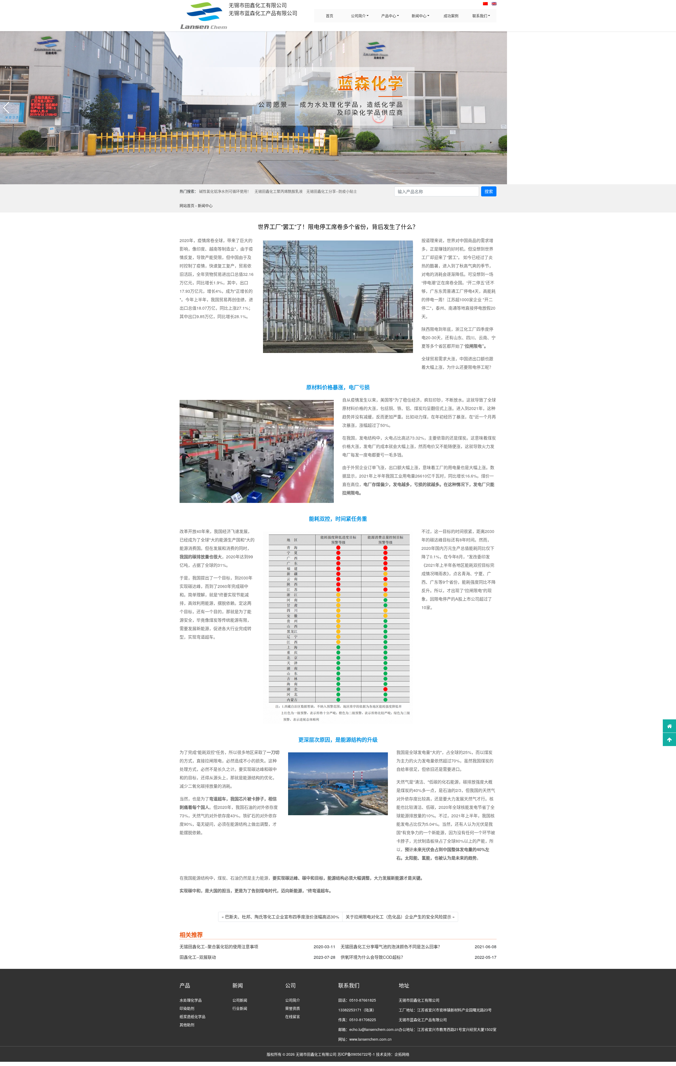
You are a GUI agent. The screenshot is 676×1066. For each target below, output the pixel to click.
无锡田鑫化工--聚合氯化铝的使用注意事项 (219, 947)
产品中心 (388, 15)
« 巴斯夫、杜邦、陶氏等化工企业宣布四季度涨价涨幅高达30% (280, 917)
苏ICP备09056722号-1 (356, 1054)
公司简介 (358, 15)
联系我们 (479, 15)
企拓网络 (402, 1054)
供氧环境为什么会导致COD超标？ (373, 957)
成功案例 (451, 15)
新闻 (237, 985)
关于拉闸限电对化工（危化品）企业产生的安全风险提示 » (400, 917)
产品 (185, 985)
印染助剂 (187, 1008)
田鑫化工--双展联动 (198, 957)
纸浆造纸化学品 (192, 1016)
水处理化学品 (191, 1000)
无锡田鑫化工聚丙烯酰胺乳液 (279, 191)
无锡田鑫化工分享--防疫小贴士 (331, 191)
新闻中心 (419, 15)
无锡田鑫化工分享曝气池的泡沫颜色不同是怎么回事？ (391, 947)
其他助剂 (187, 1024)
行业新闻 (239, 1008)
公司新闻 (239, 1000)
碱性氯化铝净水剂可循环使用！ (225, 191)
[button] (6, 108)
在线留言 (292, 1016)
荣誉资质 (292, 1008)
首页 (329, 15)
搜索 (489, 191)
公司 (290, 985)
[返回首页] (669, 726)
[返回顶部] (669, 739)
